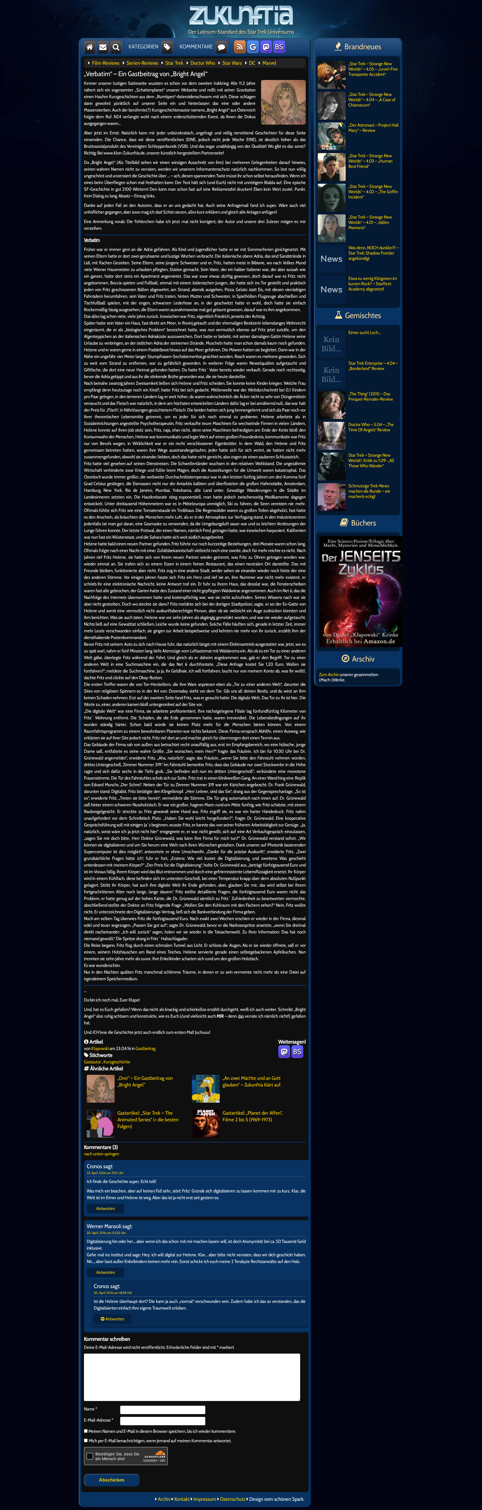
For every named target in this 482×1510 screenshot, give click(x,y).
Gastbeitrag (145, 1048)
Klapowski (100, 1048)
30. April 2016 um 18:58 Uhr (113, 1293)
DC (252, 63)
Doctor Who (203, 63)
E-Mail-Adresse (98, 1420)
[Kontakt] (103, 46)
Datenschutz (232, 1499)
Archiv (164, 1499)
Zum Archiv (329, 674)
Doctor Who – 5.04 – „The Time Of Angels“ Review (371, 427)
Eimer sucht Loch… (364, 332)
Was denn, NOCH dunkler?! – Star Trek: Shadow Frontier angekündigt (373, 253)
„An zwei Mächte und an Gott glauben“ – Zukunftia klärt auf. (252, 1081)
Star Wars (232, 63)
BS (279, 46)
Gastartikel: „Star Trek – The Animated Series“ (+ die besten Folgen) (148, 1119)
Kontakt (182, 1499)
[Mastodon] (266, 46)
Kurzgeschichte (116, 1061)
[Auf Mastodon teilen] (284, 1051)
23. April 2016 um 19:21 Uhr (105, 1173)
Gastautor (92, 1061)
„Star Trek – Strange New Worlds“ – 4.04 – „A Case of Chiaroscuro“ (372, 100)
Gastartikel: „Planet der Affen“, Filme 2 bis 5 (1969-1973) (253, 1116)
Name (90, 1409)
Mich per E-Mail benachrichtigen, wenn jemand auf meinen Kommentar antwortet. (160, 1440)
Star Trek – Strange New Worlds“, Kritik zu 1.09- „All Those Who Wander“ (371, 460)
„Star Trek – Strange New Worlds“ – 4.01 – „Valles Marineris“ (370, 222)
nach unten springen (101, 1153)
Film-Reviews (105, 63)
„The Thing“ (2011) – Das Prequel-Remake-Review (370, 396)
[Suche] (116, 46)
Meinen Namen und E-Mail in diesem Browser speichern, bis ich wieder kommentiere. (162, 1431)
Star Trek (174, 63)
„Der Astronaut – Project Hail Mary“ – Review (373, 127)
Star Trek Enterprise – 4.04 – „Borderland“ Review (373, 365)
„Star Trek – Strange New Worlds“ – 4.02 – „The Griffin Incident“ (373, 192)
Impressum (205, 1499)
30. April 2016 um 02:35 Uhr (106, 1233)
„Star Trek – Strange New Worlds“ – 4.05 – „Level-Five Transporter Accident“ (373, 69)
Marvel (269, 63)
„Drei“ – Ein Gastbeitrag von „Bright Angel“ (145, 1081)
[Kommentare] (221, 46)
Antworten (105, 1208)
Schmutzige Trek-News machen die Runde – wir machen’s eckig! (369, 491)
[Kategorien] (167, 46)
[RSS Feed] (240, 46)
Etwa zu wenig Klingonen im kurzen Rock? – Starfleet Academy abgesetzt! (372, 284)
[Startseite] (90, 46)
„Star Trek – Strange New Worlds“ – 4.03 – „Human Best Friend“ (370, 161)
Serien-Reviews (142, 63)
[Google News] (253, 46)
